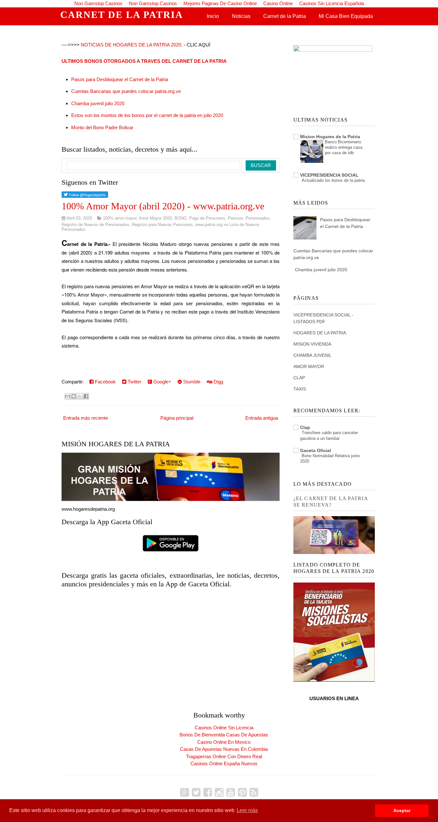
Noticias (241, 16)
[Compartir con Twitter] (80, 396)
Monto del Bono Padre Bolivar (102, 127)
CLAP (299, 377)
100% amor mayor (120, 218)
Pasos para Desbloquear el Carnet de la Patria (119, 79)
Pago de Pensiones (207, 218)
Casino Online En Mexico (223, 742)
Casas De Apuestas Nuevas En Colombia (224, 749)
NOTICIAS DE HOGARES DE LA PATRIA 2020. (131, 44)
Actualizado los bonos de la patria (333, 180)
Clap (305, 427)
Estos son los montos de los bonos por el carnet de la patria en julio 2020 (147, 115)
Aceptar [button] (401, 810)
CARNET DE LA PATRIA (121, 14)
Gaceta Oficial (315, 450)
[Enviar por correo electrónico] (67, 396)
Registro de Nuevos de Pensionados (95, 224)
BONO (180, 218)
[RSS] (253, 792)
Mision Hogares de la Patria (330, 136)
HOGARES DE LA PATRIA (319, 332)
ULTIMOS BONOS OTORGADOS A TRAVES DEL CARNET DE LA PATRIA (144, 61)
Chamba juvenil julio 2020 (97, 103)
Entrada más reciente (85, 418)
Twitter (133, 381)
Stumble (191, 381)
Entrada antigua (261, 418)
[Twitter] (196, 792)
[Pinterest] (242, 792)
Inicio (213, 16)
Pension (235, 218)
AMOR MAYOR (308, 366)
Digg (217, 381)
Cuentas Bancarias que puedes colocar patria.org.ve (126, 91)
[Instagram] (219, 792)
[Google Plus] (184, 792)
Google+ (161, 381)
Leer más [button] (247, 810)
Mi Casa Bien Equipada (346, 16)
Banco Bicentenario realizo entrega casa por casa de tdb (343, 147)
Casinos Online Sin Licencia (224, 727)
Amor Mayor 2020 (155, 218)
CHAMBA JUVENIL (312, 355)
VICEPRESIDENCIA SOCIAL (329, 175)
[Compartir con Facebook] (86, 396)
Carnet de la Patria (284, 16)
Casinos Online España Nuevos (223, 763)
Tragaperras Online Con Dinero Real (224, 756)
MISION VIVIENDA (312, 344)
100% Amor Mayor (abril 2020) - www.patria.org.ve (163, 206)
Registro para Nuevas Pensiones (162, 224)
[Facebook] (207, 792)
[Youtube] (230, 792)
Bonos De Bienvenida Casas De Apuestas (224, 734)
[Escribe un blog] (74, 396)
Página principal (176, 418)
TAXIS (299, 388)
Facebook (105, 381)
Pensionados (258, 218)
